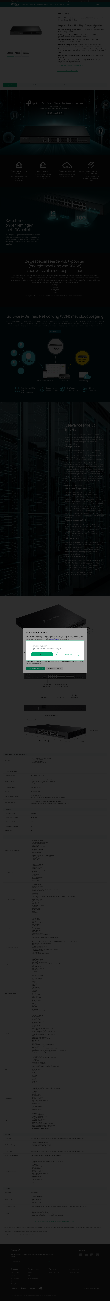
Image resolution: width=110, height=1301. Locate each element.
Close (81, 643)
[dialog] (55, 650)
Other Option (67, 654)
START (42, 654)
